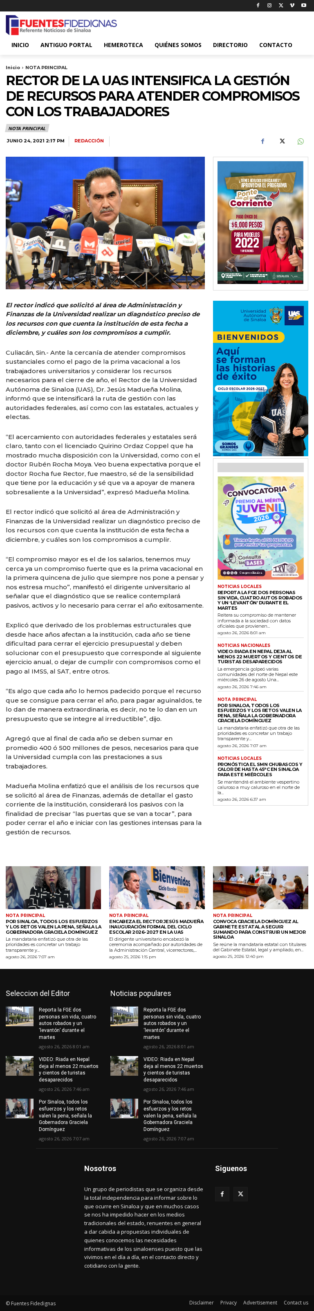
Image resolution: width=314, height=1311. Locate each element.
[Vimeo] (292, 6)
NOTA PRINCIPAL (46, 67)
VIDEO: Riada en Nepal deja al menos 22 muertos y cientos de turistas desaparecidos (260, 657)
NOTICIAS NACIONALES (244, 645)
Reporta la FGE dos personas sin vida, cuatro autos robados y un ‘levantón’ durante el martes (260, 600)
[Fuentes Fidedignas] (61, 25)
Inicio (13, 67)
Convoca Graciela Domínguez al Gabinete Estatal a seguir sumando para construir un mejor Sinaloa (259, 929)
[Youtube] (303, 6)
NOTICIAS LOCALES (240, 586)
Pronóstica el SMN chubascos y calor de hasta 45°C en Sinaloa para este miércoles (260, 769)
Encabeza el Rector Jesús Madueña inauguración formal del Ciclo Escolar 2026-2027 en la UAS (156, 927)
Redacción (89, 141)
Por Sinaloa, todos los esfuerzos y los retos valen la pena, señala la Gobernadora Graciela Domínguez (260, 713)
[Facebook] (258, 6)
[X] (281, 6)
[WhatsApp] (300, 141)
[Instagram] (269, 6)
